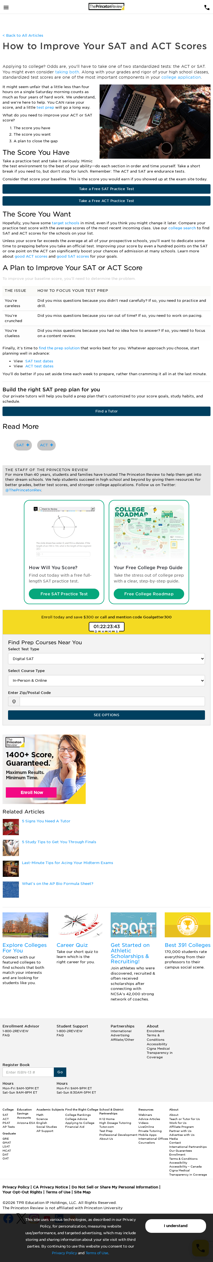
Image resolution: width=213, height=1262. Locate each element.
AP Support (44, 1130)
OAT (5, 1158)
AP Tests (8, 1126)
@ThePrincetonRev (23, 490)
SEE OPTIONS (106, 715)
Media (173, 1138)
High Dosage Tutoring (115, 1122)
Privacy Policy (64, 1253)
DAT (5, 1154)
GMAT (6, 1142)
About (173, 1114)
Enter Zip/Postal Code (29, 693)
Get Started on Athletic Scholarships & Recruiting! (130, 953)
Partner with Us (180, 1130)
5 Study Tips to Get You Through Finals (59, 842)
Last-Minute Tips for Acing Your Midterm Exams (67, 863)
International (121, 1031)
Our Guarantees (180, 1150)
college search (182, 228)
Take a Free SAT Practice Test (106, 189)
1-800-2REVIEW (15, 1031)
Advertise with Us (181, 1134)
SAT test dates (39, 361)
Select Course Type (26, 671)
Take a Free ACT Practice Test (106, 201)
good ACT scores (32, 256)
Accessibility (157, 1044)
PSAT (6, 1122)
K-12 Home (107, 1119)
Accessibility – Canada (185, 1166)
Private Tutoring (150, 1130)
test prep (46, 107)
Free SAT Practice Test (64, 594)
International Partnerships (188, 1146)
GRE (5, 1138)
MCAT (6, 1150)
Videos (143, 1122)
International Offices (153, 1138)
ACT (45, 445)
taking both (67, 72)
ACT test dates (39, 366)
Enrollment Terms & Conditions (155, 1035)
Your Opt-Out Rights (22, 1192)
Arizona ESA (26, 1122)
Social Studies (46, 1126)
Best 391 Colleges (188, 945)
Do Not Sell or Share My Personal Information (115, 1187)
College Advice (76, 1119)
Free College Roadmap (149, 594)
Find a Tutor (106, 411)
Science (42, 1119)
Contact (175, 1142)
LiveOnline (146, 1126)
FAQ (6, 1035)
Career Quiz (72, 945)
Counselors (146, 1142)
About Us (106, 1138)
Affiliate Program (181, 1126)
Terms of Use (96, 1253)
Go (60, 1072)
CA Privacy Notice (50, 1187)
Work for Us (177, 1122)
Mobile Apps (147, 1134)
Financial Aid (74, 1126)
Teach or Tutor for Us (184, 1119)
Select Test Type (23, 649)
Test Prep (106, 1130)
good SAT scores (73, 256)
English (41, 1122)
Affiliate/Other (122, 1040)
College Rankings (78, 1114)
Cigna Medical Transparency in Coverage (160, 1053)
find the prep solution (60, 348)
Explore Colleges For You (24, 948)
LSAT (6, 1146)
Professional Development (118, 1134)
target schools (66, 223)
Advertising (120, 1035)
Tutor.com (106, 1126)
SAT (21, 445)
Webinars (145, 1114)
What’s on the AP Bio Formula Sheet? (57, 884)
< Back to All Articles (22, 35)
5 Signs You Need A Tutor (46, 821)
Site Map (82, 1192)
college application (181, 77)
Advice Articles (149, 1119)
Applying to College (79, 1122)
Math (40, 1114)
